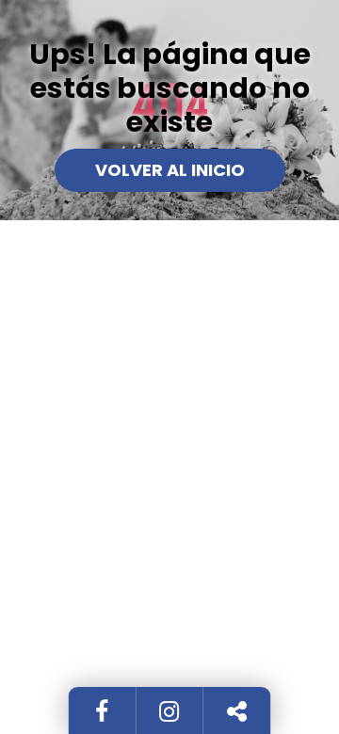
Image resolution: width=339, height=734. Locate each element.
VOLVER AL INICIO (170, 170)
